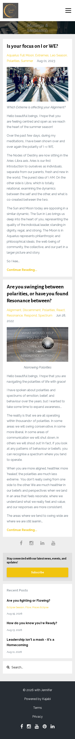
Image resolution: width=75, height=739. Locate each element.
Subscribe (37, 572)
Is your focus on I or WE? (32, 46)
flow (28, 607)
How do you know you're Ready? (32, 623)
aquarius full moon (20, 55)
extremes (42, 55)
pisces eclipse (40, 607)
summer (27, 61)
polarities (13, 61)
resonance (15, 315)
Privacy (37, 716)
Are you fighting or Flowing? (28, 600)
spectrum (45, 315)
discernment (32, 310)
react (60, 310)
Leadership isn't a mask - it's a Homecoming (30, 642)
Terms (37, 708)
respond (30, 315)
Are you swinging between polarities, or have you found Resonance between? (37, 294)
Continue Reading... (22, 270)
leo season (58, 55)
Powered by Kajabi (37, 699)
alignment (14, 310)
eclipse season (15, 607)
